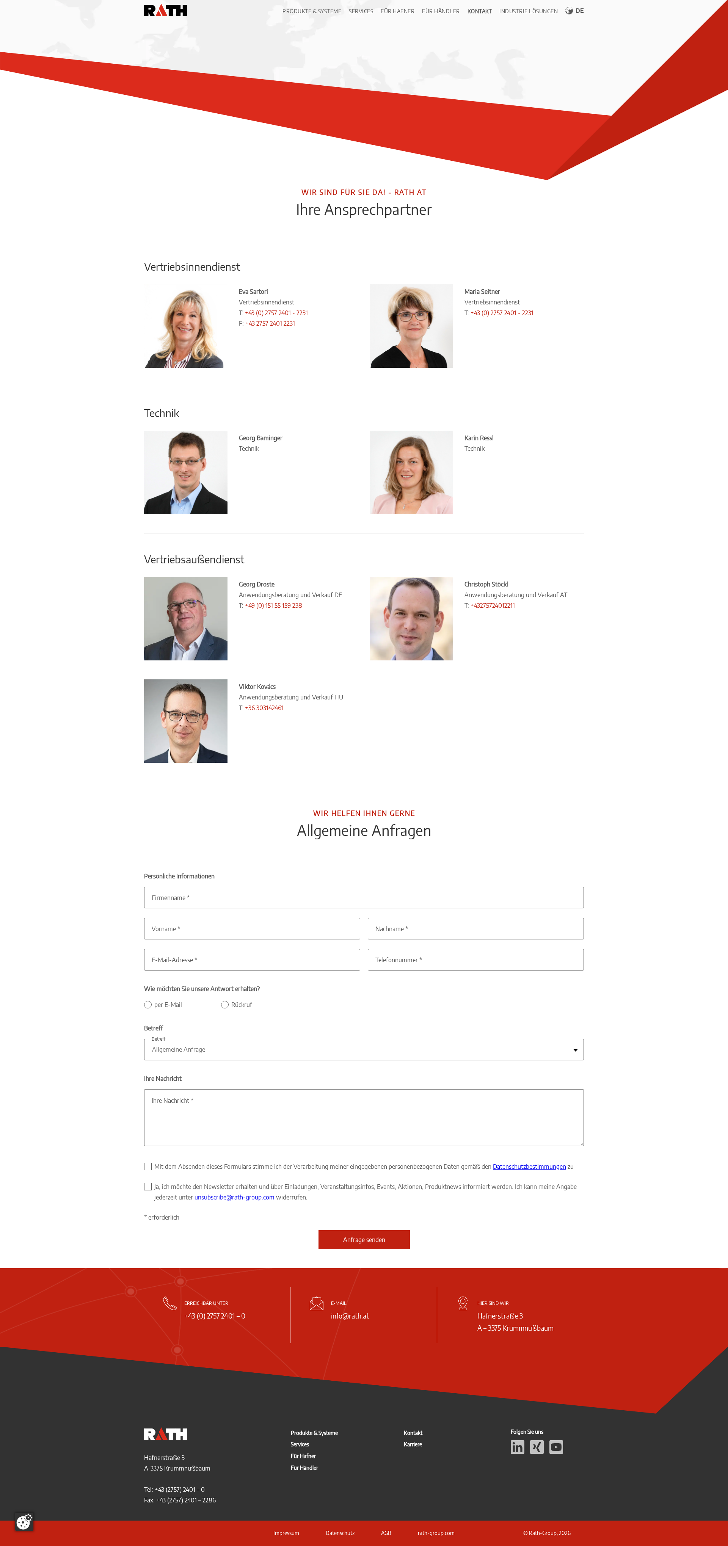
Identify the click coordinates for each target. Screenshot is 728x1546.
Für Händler (441, 11)
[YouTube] (556, 1451)
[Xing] (537, 1451)
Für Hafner (397, 11)
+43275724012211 (493, 605)
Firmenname (171, 898)
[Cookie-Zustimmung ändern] (24, 1522)
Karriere (413, 1444)
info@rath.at (350, 1315)
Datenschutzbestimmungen (529, 1166)
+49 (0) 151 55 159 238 (273, 605)
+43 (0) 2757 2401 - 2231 (276, 313)
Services (361, 11)
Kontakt (480, 11)
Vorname (166, 929)
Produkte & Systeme (311, 11)
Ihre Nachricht (172, 1100)
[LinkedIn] (517, 1451)
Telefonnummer (398, 960)
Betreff (158, 1039)
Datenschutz (340, 1533)
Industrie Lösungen (528, 11)
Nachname (391, 929)
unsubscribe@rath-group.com (235, 1197)
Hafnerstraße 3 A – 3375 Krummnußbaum (515, 1321)
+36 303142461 (264, 708)
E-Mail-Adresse (174, 960)
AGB (386, 1533)
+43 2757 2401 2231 (270, 323)
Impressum (286, 1533)
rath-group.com (436, 1533)
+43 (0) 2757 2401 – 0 (214, 1315)
